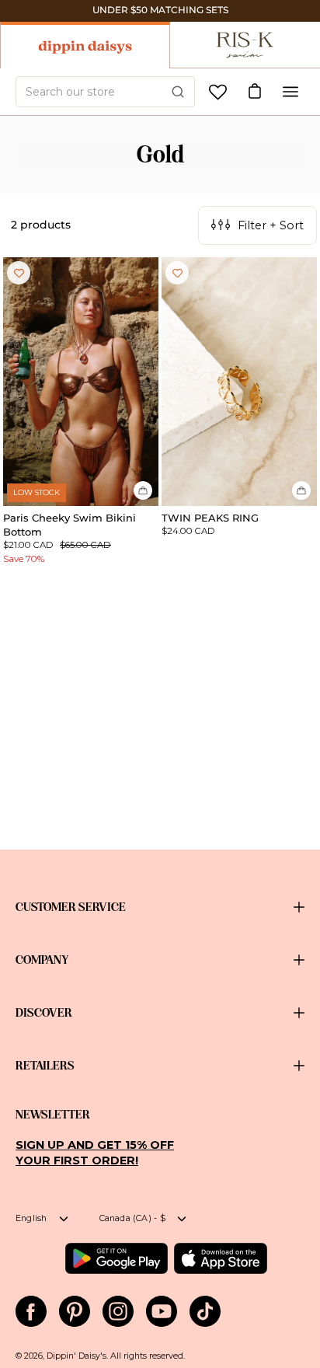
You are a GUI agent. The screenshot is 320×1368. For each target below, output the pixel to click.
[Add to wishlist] (18, 272)
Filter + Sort (271, 225)
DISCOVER (44, 1013)
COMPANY (42, 960)
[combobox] (105, 91)
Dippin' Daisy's (76, 1356)
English (31, 1218)
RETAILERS (45, 1066)
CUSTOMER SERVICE (71, 907)
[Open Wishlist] (218, 92)
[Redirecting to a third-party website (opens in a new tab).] (116, 1258)
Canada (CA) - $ (132, 1218)
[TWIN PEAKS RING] (239, 381)
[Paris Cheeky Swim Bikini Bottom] (80, 381)
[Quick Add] (143, 490)
